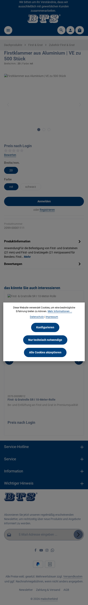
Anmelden (44, 201)
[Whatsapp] (52, 551)
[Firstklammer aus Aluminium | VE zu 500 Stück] (44, 104)
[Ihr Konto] (70, 30)
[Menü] (8, 30)
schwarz (30, 186)
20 (11, 170)
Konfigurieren (45, 327)
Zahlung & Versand (48, 589)
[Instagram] (47, 551)
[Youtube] (41, 551)
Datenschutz (37, 316)
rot (11, 186)
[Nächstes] (79, 104)
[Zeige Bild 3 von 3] (49, 129)
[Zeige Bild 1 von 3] (38, 129)
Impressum (52, 316)
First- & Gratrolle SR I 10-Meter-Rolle (31, 399)
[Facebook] (36, 551)
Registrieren (47, 209)
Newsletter (26, 589)
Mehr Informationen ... (60, 311)
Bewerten (10, 155)
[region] (44, 104)
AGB (66, 589)
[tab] (43, 248)
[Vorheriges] (8, 104)
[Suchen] (61, 30)
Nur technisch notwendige (45, 339)
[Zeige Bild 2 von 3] (43, 129)
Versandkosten (72, 576)
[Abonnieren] (78, 534)
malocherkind (49, 598)
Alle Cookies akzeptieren (45, 352)
